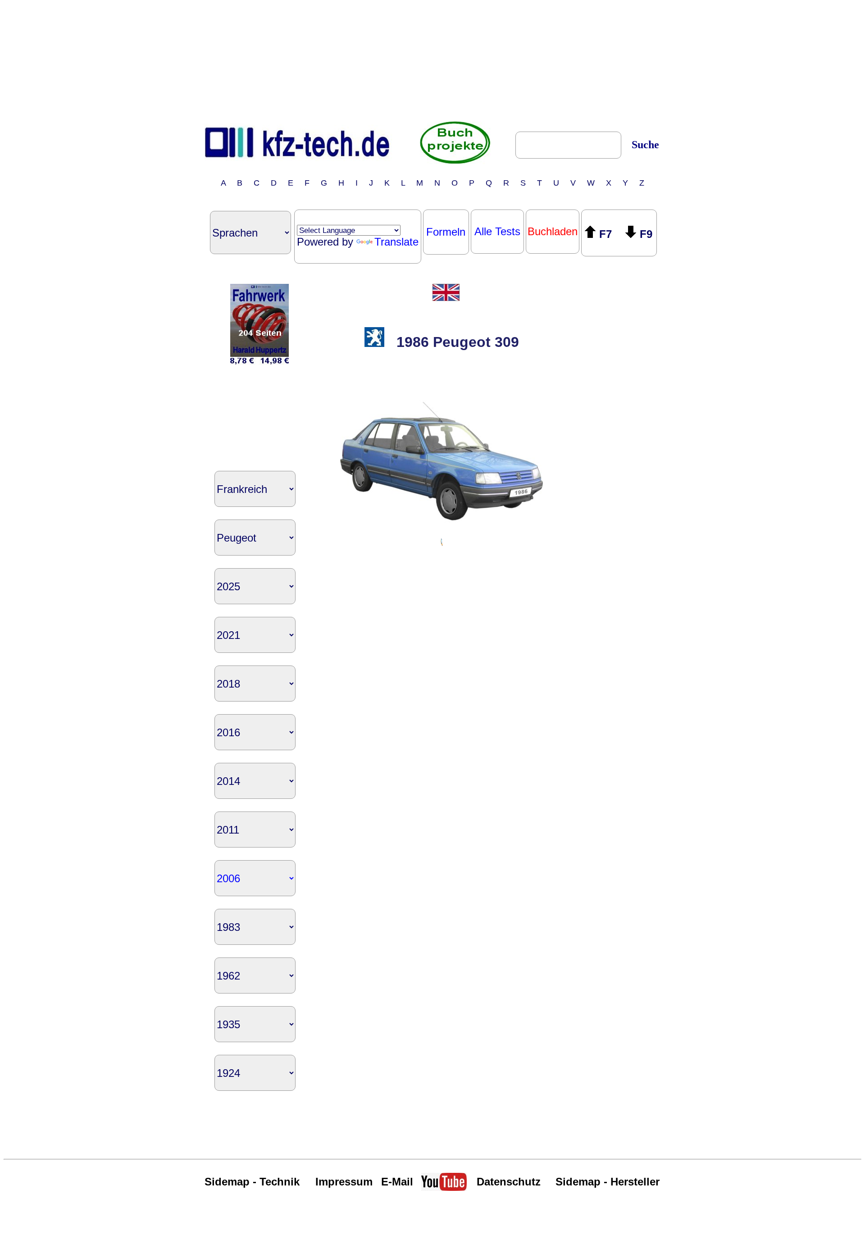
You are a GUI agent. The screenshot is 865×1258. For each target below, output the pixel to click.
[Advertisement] (432, 60)
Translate (396, 242)
